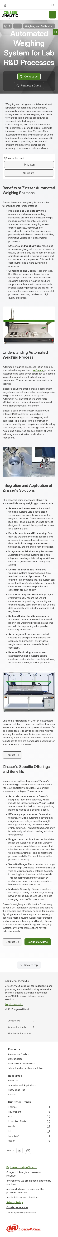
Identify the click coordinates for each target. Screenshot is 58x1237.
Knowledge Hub (16, 1089)
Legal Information (14, 1004)
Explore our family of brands (21, 1167)
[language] (5, 5)
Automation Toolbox (18, 1054)
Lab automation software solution (25, 1068)
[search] (53, 5)
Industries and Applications (22, 1085)
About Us (13, 1080)
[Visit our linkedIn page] (19, 1151)
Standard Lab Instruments (21, 1063)
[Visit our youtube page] (28, 1151)
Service (12, 1094)
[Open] (52, 14)
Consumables (15, 1058)
